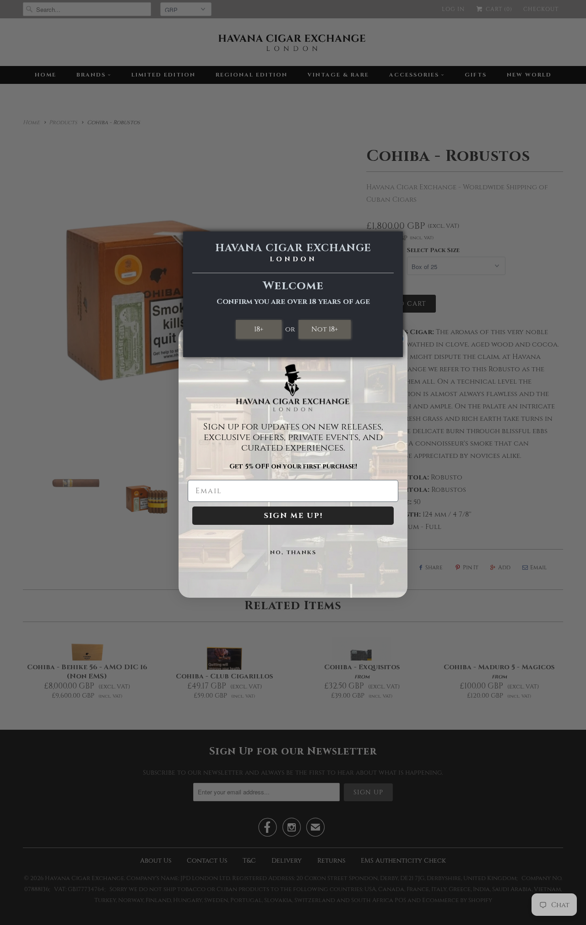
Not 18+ (324, 329)
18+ (258, 329)
